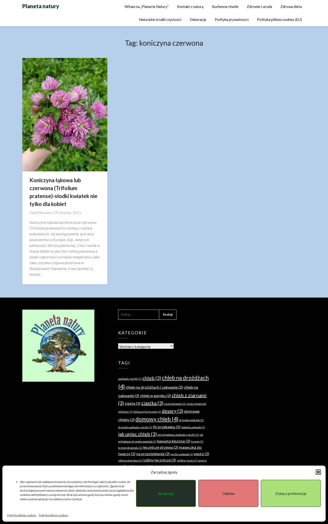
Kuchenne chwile (225, 6)
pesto (201, 453)
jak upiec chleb (137, 434)
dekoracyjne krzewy (147, 411)
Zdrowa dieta (291, 6)
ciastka (152, 403)
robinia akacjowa (130, 460)
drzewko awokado (191, 420)
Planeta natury (40, 6)
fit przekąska (166, 426)
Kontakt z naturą (190, 6)
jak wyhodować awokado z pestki (178, 434)
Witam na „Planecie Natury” (147, 6)
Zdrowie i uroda (259, 6)
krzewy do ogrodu (130, 447)
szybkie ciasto (187, 460)
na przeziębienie (153, 453)
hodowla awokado (193, 427)
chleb (151, 378)
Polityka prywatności (232, 19)
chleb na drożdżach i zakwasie (154, 387)
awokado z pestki (130, 378)
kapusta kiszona (173, 441)
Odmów (228, 493)
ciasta (132, 403)
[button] (318, 472)
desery (172, 411)
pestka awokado (181, 454)
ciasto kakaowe (175, 403)
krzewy (197, 441)
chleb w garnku (155, 395)
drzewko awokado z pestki (135, 427)
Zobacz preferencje (290, 493)
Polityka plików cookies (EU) (279, 19)
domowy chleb (156, 419)
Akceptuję (166, 493)
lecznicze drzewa (160, 447)
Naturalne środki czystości (160, 19)
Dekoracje (198, 19)
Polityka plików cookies (21, 515)
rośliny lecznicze (159, 460)
